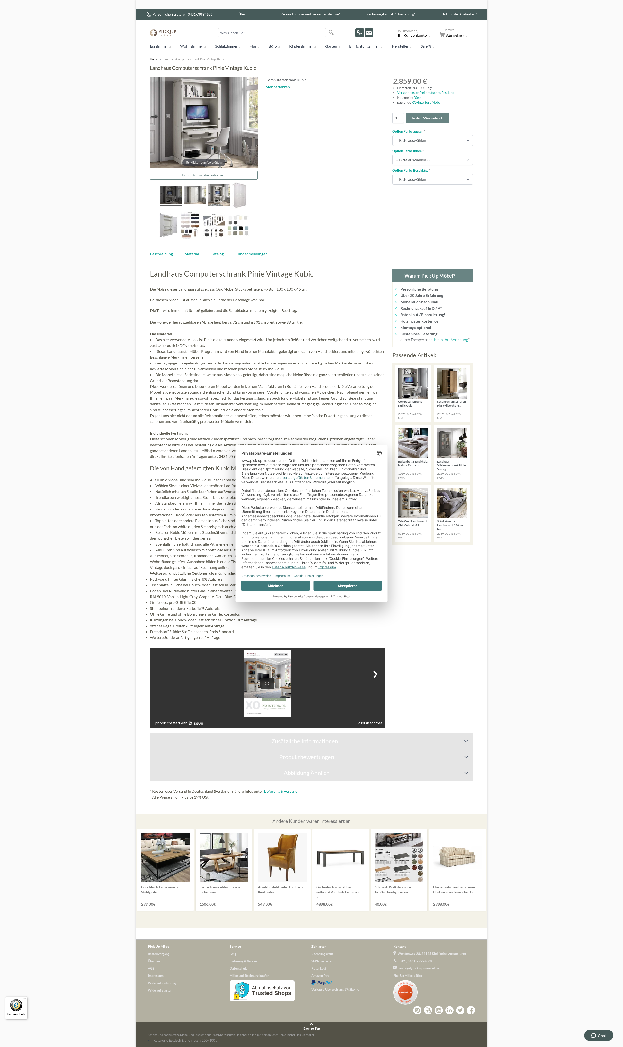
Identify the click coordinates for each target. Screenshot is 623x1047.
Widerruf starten (160, 990)
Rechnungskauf (322, 954)
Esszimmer (159, 46)
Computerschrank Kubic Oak (410, 403)
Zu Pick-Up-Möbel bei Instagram (439, 1010)
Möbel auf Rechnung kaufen (249, 976)
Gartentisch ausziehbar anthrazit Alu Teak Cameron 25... (337, 892)
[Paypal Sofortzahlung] (352, 982)
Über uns (154, 961)
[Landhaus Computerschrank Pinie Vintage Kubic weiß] (168, 226)
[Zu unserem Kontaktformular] (369, 32)
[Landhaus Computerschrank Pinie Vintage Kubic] (195, 196)
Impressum (156, 976)
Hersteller (400, 46)
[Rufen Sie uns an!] (359, 32)
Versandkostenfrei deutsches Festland (425, 93)
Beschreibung (161, 253)
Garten (331, 46)
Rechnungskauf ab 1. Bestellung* (390, 14)
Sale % (426, 46)
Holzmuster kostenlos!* (459, 14)
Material (191, 253)
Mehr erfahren (278, 86)
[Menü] (24, 999)
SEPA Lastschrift (323, 961)
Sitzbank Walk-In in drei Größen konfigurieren (393, 889)
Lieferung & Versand (281, 791)
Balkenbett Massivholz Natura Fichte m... (413, 463)
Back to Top (311, 1028)
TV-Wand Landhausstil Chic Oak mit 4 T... (412, 523)
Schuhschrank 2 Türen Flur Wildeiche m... (451, 403)
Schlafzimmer (226, 46)
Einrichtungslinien (364, 46)
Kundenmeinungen (251, 253)
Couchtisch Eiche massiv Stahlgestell (159, 889)
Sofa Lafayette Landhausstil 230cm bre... (450, 525)
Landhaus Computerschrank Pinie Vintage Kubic (194, 59)
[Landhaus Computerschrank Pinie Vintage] (239, 196)
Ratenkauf (319, 968)
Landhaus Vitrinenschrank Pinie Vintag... (451, 465)
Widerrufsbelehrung (162, 983)
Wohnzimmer (191, 46)
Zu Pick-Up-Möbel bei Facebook (471, 1010)
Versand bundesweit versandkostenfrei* (310, 14)
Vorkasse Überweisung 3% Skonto (335, 989)
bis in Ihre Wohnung (451, 339)
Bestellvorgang (158, 954)
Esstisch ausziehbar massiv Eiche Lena (220, 889)
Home (154, 59)
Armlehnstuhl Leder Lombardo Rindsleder (281, 889)
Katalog (217, 253)
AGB (151, 968)
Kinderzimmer (301, 46)
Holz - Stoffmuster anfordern (204, 175)
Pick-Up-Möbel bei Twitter (460, 1010)
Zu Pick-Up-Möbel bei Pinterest (417, 1010)
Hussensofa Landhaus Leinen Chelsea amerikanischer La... (454, 889)
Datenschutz (238, 968)
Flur (253, 46)
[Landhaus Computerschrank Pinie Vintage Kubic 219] (171, 196)
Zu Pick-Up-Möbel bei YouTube (428, 1010)
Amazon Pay (320, 976)
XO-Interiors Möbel (426, 102)
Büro (273, 46)
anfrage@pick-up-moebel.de (419, 968)
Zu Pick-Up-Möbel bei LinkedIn (449, 1010)
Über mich (246, 14)
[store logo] (163, 32)
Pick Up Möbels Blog (407, 976)
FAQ (233, 954)
